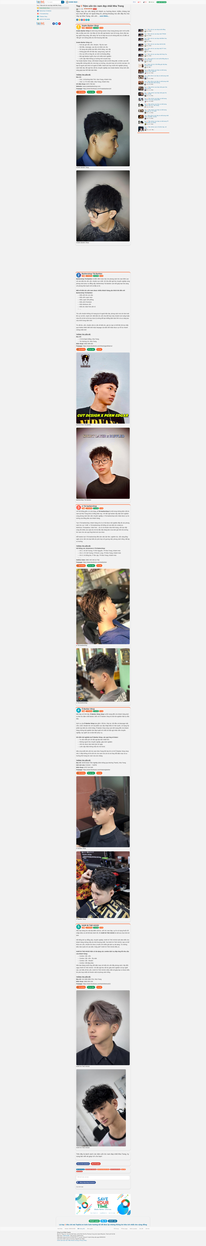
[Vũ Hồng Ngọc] (145, 118)
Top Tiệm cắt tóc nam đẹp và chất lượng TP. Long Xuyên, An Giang (156, 122)
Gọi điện (96, 27)
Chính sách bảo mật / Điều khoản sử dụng (68, 1240)
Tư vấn (101, 27)
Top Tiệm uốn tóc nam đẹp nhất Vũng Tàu (155, 54)
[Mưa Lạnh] (145, 112)
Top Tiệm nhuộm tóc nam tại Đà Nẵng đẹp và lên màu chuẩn (156, 59)
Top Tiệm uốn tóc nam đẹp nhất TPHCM (155, 34)
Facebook (53, 23)
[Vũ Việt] (145, 95)
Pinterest (59, 23)
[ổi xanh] (145, 90)
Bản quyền (90, 1228)
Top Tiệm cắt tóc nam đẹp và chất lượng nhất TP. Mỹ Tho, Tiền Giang (155, 104)
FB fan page (124, 1228)
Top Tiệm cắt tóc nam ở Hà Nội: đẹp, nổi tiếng (155, 127)
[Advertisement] (103, 258)
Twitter (56, 23)
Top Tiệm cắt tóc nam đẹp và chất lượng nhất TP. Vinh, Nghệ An (155, 70)
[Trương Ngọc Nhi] (145, 73)
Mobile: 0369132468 (70, 1228)
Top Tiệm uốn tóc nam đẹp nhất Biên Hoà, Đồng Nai (155, 39)
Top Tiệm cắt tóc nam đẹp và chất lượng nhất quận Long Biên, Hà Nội (156, 116)
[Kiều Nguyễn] (145, 78)
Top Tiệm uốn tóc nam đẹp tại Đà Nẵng (154, 29)
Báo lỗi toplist (96, 1163)
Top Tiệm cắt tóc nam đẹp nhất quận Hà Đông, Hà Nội (155, 93)
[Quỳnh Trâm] (145, 124)
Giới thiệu (60, 1228)
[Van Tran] (145, 129)
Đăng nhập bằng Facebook (87, 1182)
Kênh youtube (133, 1228)
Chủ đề (141, 1228)
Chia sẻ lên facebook (83, 1163)
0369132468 (66, 1235)
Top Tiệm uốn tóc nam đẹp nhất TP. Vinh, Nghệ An (155, 49)
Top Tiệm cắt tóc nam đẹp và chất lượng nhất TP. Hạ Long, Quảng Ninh (155, 99)
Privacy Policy (83, 1240)
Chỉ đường (89, 27)
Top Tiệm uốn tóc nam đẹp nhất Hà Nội (154, 44)
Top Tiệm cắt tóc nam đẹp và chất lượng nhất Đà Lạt (156, 76)
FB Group (116, 1228)
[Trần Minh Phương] (145, 107)
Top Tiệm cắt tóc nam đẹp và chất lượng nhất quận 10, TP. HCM (155, 110)
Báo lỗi (94, 8)
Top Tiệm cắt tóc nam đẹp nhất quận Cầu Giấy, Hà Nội (155, 87)
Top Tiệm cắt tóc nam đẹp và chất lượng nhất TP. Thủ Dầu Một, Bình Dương (156, 82)
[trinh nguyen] (77, 9)
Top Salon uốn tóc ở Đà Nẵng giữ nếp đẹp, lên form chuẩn (155, 65)
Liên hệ (147, 1228)
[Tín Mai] (145, 84)
